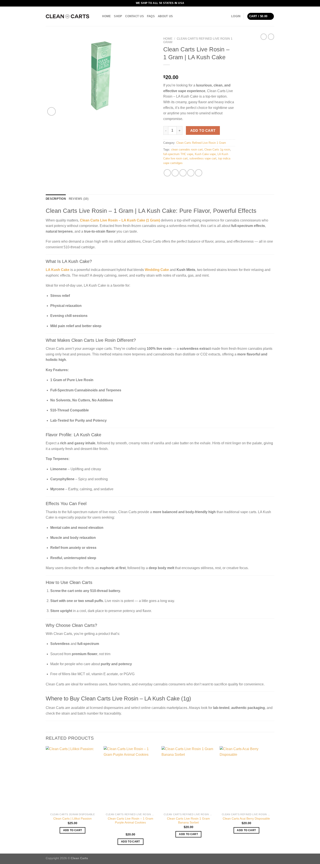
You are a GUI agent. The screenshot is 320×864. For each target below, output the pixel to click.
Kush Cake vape (205, 154)
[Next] (273, 799)
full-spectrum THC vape (178, 154)
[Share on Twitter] (175, 172)
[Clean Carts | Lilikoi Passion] (72, 778)
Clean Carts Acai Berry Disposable (246, 818)
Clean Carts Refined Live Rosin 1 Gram (201, 142)
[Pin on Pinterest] (190, 172)
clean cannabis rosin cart (187, 149)
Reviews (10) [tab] (78, 198)
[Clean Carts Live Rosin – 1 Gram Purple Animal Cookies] (130, 778)
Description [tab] (56, 198)
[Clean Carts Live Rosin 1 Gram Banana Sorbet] (188, 778)
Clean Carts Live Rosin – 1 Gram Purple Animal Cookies (130, 820)
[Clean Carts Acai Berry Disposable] (246, 778)
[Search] (97, 16)
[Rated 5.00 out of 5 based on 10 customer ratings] (199, 70)
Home (106, 16)
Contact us (134, 16)
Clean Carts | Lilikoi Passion (72, 818)
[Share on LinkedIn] (198, 172)
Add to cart (203, 130)
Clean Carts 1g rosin (217, 149)
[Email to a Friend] (183, 172)
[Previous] (46, 799)
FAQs (151, 16)
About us (165, 16)
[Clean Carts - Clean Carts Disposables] (67, 16)
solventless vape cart (202, 158)
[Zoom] (51, 111)
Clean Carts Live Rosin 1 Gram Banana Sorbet (188, 820)
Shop (118, 16)
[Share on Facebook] (167, 172)
